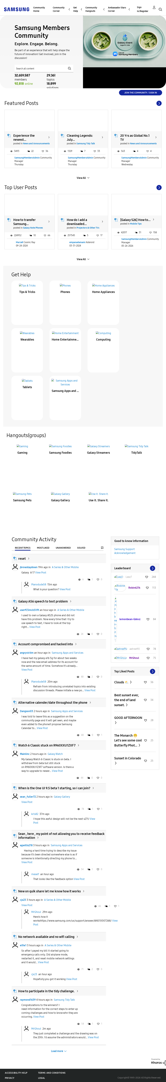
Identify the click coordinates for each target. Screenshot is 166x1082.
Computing (103, 339)
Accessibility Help (16, 1073)
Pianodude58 (38, 584)
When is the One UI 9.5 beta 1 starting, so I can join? (54, 788)
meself (35, 874)
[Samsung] (16, 9)
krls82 (34, 813)
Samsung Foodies (60, 452)
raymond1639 (28, 999)
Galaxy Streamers (98, 452)
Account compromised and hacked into (45, 644)
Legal (41, 1078)
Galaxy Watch (55, 753)
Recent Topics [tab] (22, 547)
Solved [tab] (81, 547)
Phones (65, 292)
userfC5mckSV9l (29, 610)
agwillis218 (26, 845)
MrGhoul (36, 912)
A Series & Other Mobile (65, 567)
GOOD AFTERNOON (128, 718)
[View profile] (15, 567)
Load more (57, 1051)
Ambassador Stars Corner (117, 9)
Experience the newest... (24, 138)
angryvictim (27, 652)
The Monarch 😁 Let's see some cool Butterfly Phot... (128, 740)
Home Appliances (103, 292)
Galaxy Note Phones (33, 227)
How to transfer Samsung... (24, 222)
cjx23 (23, 899)
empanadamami (77, 242)
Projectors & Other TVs (88, 227)
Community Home (39, 9)
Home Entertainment (65, 339)
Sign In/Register (142, 9)
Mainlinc (25, 753)
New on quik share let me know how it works (49, 891)
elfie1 (23, 945)
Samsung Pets (22, 500)
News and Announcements (36, 143)
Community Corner (59, 9)
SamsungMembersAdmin (27, 157)
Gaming (22, 452)
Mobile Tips (136, 223)
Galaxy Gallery (60, 500)
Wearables (27, 339)
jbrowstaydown (28, 567)
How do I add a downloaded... (77, 222)
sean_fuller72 (28, 796)
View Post (40, 572)
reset (22, 559)
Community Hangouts (91, 9)
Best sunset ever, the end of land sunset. (126, 700)
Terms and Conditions (52, 1073)
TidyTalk (136, 452)
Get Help (75, 9)
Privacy (9, 1078)
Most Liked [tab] (43, 547)
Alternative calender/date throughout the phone (52, 702)
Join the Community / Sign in (140, 92)
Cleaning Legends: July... (80, 138)
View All (81, 177)
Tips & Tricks (27, 292)
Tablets (27, 387)
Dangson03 (26, 711)
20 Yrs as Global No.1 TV (135, 138)
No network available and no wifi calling (46, 937)
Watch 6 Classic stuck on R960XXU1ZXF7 (47, 745)
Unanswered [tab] (63, 547)
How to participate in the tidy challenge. (46, 991)
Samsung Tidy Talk (86, 143)
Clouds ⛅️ (121, 682)
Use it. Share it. (98, 500)
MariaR (19, 242)
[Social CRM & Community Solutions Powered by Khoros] (158, 1061)
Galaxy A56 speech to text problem (43, 601)
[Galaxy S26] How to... (135, 220)
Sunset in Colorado (127, 758)
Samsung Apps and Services (65, 391)
